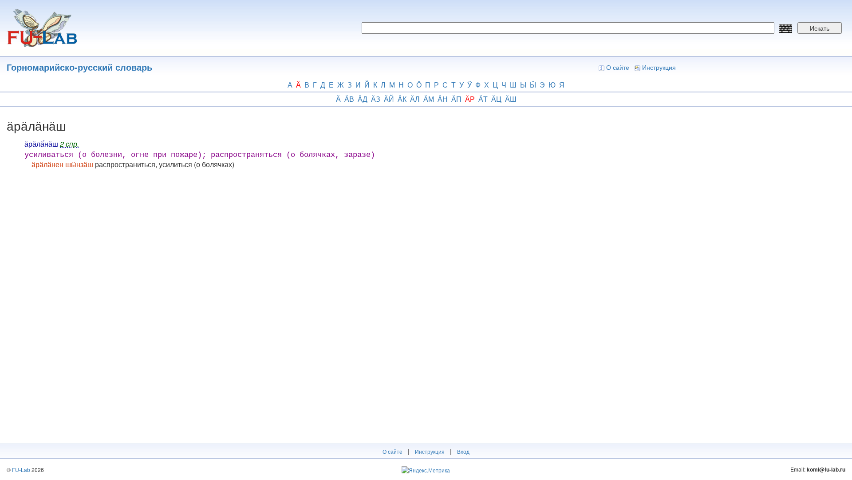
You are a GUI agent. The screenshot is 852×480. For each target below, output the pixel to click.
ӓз (375, 99)
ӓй (389, 99)
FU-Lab (21, 469)
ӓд (362, 99)
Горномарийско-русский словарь (79, 66)
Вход (463, 451)
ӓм (428, 99)
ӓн (443, 99)
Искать (819, 28)
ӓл (415, 99)
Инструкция (659, 67)
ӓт (483, 99)
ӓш (511, 99)
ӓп (456, 99)
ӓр (470, 99)
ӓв (349, 99)
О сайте (617, 67)
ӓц (496, 99)
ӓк (402, 99)
